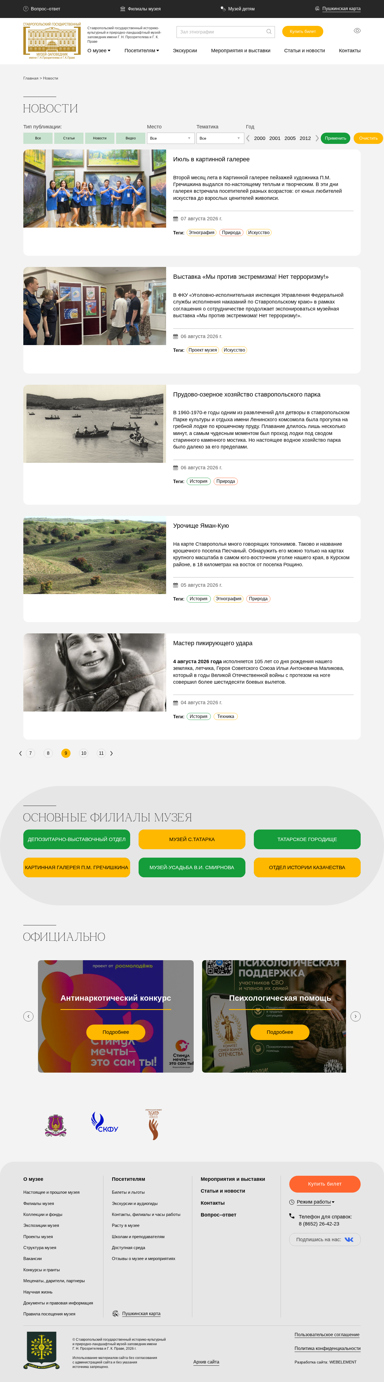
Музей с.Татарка (192, 839)
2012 (305, 138)
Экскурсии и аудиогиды (135, 1203)
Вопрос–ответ (45, 8)
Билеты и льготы (128, 1192)
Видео (131, 138)
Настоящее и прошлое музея (51, 1192)
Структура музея (39, 1247)
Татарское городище (307, 839)
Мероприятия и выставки (240, 50)
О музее (97, 50)
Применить (335, 138)
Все (38, 138)
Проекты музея (38, 1236)
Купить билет (303, 31)
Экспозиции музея (41, 1225)
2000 (259, 138)
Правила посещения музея (49, 1313)
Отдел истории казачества (307, 867)
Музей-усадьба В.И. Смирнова (192, 867)
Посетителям (140, 50)
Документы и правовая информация (58, 1303)
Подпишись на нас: (318, 1239)
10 (83, 753)
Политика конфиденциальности (328, 1348)
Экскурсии (185, 50)
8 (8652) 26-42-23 (319, 1224)
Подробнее (116, 1032)
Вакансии (32, 1258)
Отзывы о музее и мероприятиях (143, 1258)
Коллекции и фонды (42, 1214)
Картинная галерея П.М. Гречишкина (76, 867)
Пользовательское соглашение (327, 1334)
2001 (275, 138)
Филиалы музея (144, 8)
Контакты (350, 50)
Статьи (69, 138)
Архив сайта (206, 1362)
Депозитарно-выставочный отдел (77, 839)
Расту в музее (125, 1225)
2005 (290, 138)
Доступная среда (128, 1247)
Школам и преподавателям (138, 1236)
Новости (100, 138)
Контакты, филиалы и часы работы (146, 1214)
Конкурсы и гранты (41, 1269)
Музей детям (241, 8)
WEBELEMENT (342, 1362)
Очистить (368, 138)
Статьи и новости (304, 50)
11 (101, 753)
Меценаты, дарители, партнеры (54, 1280)
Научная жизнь (38, 1292)
